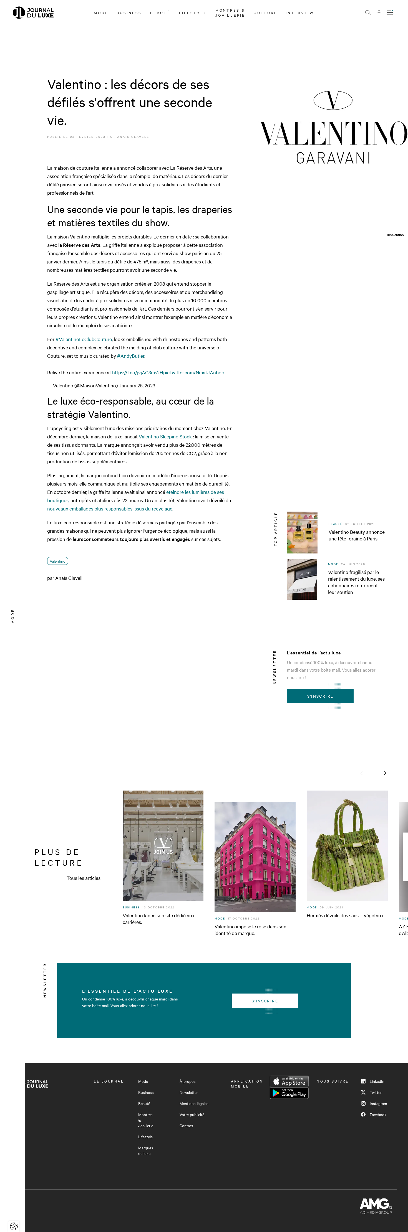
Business (129, 12)
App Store (289, 1081)
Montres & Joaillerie (230, 12)
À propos (188, 1081)
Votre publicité (192, 1114)
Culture (265, 12)
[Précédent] (366, 773)
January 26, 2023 (137, 385)
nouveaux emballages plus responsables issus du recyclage (109, 508)
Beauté (160, 12)
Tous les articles (83, 878)
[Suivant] (380, 773)
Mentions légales (194, 1103)
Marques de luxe (145, 1150)
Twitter (376, 1092)
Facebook (378, 1114)
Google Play (289, 1093)
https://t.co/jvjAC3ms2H (137, 372)
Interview (300, 12)
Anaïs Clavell (133, 136)
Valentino (58, 561)
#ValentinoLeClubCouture (84, 339)
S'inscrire (320, 696)
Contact (186, 1125)
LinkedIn (377, 1081)
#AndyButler (130, 355)
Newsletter (189, 1092)
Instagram (378, 1103)
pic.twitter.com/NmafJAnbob (193, 372)
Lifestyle (193, 12)
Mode (101, 12)
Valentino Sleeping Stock (165, 436)
